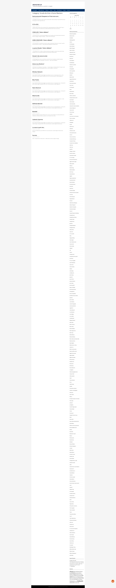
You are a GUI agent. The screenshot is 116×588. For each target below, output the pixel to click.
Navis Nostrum (36, 88)
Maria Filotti (71, 322)
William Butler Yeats (73, 549)
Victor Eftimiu (72, 540)
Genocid (71, 211)
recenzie (81, 579)
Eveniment (71, 186)
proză (78, 579)
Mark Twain (71, 332)
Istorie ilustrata (72, 266)
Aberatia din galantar (73, 33)
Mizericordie (35, 96)
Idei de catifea (72, 246)
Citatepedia (71, 122)
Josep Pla (71, 297)
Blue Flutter (35, 80)
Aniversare (71, 66)
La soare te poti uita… (38, 127)
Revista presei (72, 437)
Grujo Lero (71, 231)
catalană (71, 114)
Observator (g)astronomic (74, 371)
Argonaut (81, 571)
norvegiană (71, 369)
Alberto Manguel (72, 48)
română (71, 448)
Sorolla (76, 581)
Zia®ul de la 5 (37, 5)
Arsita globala (72, 68)
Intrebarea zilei (72, 254)
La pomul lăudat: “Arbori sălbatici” (42, 48)
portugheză (71, 404)
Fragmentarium (72, 198)
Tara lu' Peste (72, 501)
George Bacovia (72, 215)
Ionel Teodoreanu (72, 262)
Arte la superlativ (72, 70)
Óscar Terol (71, 85)
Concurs (71, 134)
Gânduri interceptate (73, 206)
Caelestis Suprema (37, 119)
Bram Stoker (72, 93)
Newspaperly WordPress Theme (63, 586)
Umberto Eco (72, 524)
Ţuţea (78, 582)
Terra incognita (72, 507)
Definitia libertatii (37, 103)
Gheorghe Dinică (72, 227)
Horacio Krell (72, 244)
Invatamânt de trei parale (73, 256)
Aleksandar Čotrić (72, 52)
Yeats (75, 582)
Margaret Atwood (72, 320)
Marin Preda (71, 326)
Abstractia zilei (72, 35)
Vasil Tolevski (72, 534)
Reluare (71, 429)
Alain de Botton (72, 46)
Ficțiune (47, 10)
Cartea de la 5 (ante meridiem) (74, 105)
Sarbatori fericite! (72, 462)
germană (71, 223)
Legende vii (71, 307)
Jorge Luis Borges (72, 287)
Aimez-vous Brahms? (38, 64)
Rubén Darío (72, 450)
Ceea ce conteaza (72, 118)
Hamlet (71, 576)
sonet (70, 485)
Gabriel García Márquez (73, 202)
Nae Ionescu (71, 363)
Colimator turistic (72, 130)
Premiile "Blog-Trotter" (73, 406)
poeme (76, 579)
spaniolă (71, 487)
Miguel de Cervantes (73, 353)
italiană (71, 268)
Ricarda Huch (72, 439)
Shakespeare (72, 581)
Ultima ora (71, 522)
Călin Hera (71, 145)
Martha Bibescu (72, 334)
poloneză (71, 402)
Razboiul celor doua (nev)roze (74, 425)
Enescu (77, 575)
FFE (78, 575)
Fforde (80, 575)
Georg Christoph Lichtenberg (74, 213)
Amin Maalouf (72, 60)
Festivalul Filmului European (74, 192)
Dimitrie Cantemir (72, 153)
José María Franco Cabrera (74, 295)
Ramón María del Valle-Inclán (74, 421)
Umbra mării (72, 526)
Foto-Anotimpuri (72, 196)
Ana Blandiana (72, 62)
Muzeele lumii (72, 361)
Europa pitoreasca (72, 184)
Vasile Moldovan (72, 536)
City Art (71, 124)
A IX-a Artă (35, 24)
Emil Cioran (71, 171)
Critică (64, 10)
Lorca (76, 576)
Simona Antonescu (72, 481)
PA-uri (71, 382)
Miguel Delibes (72, 355)
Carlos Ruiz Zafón (72, 103)
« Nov (70, 28)
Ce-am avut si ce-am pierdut (74, 116)
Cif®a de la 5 (72, 120)
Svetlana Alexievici (72, 497)
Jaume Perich (72, 279)
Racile (70, 417)
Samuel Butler (72, 458)
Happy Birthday (72, 237)
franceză (71, 200)
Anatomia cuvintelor (73, 64)
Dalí (81, 574)
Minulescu (81, 576)
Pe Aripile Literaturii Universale (74, 398)
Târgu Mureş (72, 503)
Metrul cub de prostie (73, 349)
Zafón (76, 582)
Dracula (72, 575)
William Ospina (72, 551)
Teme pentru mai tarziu (73, 505)
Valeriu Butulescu (72, 532)
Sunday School (72, 495)
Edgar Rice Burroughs (73, 161)
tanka (70, 499)
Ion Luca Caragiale (72, 260)
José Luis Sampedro (73, 293)
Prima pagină (34, 10)
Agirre (75, 571)
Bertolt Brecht (72, 91)
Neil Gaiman (71, 365)
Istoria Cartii (71, 264)
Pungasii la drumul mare (73, 415)
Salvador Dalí (72, 456)
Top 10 (71, 516)
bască (70, 89)
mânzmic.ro (71, 347)
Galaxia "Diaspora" (72, 204)
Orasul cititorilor (72, 380)
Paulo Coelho (72, 394)
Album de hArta (72, 50)
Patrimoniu (71, 392)
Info (70, 250)
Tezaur (71, 512)
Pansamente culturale (73, 388)
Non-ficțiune (59, 10)
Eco (73, 575)
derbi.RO (71, 149)
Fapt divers (71, 188)
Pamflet (71, 386)
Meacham (78, 576)
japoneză (71, 277)
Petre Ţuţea (71, 400)
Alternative (71, 58)
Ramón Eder (71, 419)
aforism (71, 571)
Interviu (71, 252)
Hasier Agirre (72, 239)
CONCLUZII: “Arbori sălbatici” (40, 32)
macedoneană (72, 318)
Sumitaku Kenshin (72, 493)
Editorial (71, 165)
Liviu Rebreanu (72, 312)
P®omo (71, 396)
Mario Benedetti (72, 328)
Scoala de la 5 (72, 468)
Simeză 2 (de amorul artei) (39, 56)
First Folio (71, 194)
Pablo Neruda (72, 384)
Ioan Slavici (71, 258)
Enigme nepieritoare (73, 178)
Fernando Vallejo (72, 190)
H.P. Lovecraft (72, 233)
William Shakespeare (73, 553)
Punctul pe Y (71, 413)
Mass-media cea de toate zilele (74, 338)
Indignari (71, 248)
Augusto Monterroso (73, 79)
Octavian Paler (72, 373)
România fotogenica (73, 446)
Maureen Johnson (72, 340)
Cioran (79, 574)
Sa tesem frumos (72, 454)
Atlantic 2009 (72, 77)
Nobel (83, 577)
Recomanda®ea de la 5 (73, 427)
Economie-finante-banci (73, 159)
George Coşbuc (72, 219)
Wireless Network (37, 72)
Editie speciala (72, 163)
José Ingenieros (72, 291)
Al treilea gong (72, 44)
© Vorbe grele (72, 87)
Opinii (71, 378)
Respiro (71, 435)
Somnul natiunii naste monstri (74, 483)
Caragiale (74, 574)
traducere (80, 581)
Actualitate (71, 37)
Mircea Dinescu (72, 359)
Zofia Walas (71, 555)
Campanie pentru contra (73, 97)
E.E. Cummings (72, 157)
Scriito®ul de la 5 (72, 470)
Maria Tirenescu (72, 324)
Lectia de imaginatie (73, 303)
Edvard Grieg (72, 167)
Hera (73, 576)
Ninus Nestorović (72, 367)
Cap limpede (72, 99)
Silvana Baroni (72, 479)
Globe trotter (72, 229)
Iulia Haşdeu (71, 270)
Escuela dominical (72, 180)
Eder (75, 575)
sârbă (70, 464)
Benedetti (73, 572)
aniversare (77, 571)
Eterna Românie (72, 182)
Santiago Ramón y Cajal (73, 460)
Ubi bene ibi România (73, 520)
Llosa (75, 576)
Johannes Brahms (72, 281)
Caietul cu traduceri (73, 95)
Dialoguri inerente (72, 151)
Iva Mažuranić (72, 272)
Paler (74, 579)
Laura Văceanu (72, 301)
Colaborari (71, 128)
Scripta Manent (72, 472)
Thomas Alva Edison (73, 514)
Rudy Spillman (72, 452)
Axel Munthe (72, 81)
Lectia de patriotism (73, 305)
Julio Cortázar (72, 299)
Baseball (34, 111)
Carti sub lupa (72, 112)
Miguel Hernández (72, 357)
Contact (68, 10)
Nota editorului (41, 10)
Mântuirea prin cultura (73, 345)
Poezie (51, 10)
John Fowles (71, 283)
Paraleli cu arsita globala (73, 390)
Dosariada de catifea (73, 155)
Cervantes (77, 574)
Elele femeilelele (72, 169)
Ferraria (34, 135)
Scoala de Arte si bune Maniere (74, 466)
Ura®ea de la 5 (72, 530)
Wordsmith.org (73, 566)
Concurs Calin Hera (73, 136)
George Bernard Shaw (73, 217)
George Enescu (72, 221)
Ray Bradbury (72, 423)
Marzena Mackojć (72, 336)
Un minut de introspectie (73, 528)
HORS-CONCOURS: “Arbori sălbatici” (42, 40)
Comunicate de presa (73, 132)
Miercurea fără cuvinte (73, 351)
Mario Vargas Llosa (73, 330)
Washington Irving (72, 547)
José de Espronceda (73, 289)
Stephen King (72, 489)
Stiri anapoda (72, 491)
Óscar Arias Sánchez (73, 83)
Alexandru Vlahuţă (72, 54)
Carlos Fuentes (72, 101)
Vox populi (71, 545)
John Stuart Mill (72, 285)
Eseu (55, 10)
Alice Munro (71, 56)
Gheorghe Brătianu (73, 225)
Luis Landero (72, 316)
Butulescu (71, 574)
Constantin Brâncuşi (73, 138)
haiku (70, 235)
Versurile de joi (72, 538)
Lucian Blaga (72, 314)
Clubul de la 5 (72, 126)
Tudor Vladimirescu (73, 518)
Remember (71, 431)
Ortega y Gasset (71, 579)
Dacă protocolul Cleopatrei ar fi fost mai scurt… (45, 16)
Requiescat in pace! (73, 433)
